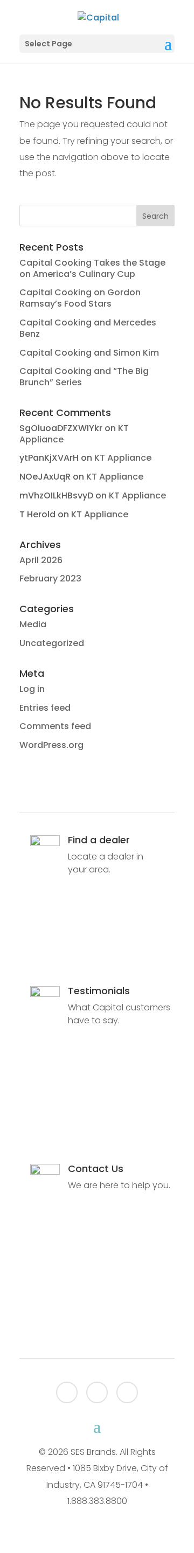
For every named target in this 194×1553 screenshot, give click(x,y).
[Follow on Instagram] (127, 1392)
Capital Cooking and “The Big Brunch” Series (84, 377)
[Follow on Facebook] (67, 1392)
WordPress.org (51, 745)
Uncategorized (51, 643)
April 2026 (41, 560)
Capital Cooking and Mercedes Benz (87, 328)
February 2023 (50, 578)
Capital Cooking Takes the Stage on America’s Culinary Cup (92, 268)
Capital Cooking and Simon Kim (89, 352)
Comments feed (55, 726)
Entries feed (45, 708)
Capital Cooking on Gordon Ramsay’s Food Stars (80, 298)
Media (32, 624)
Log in (32, 689)
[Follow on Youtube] (97, 1392)
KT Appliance (122, 458)
